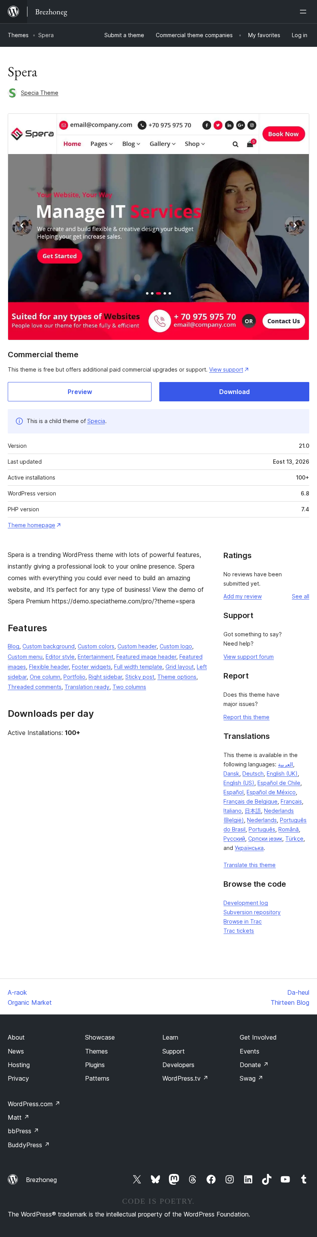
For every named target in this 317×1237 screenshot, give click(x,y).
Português (262, 829)
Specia (96, 421)
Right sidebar (105, 676)
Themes (18, 35)
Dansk (231, 773)
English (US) (238, 783)
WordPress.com (34, 1104)
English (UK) (282, 773)
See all (300, 596)
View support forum (248, 656)
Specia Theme (39, 92)
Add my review (242, 596)
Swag (251, 1078)
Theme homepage (31, 525)
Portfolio (74, 676)
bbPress (23, 1131)
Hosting (19, 1065)
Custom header (137, 646)
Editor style (60, 656)
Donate (254, 1065)
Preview (80, 392)
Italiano (232, 810)
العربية (285, 764)
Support (173, 1051)
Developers (178, 1065)
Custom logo (176, 646)
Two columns (129, 687)
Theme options (176, 676)
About (16, 1037)
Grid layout (179, 666)
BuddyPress (29, 1145)
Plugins (95, 1065)
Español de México (271, 792)
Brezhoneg (41, 1180)
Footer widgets (91, 666)
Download (234, 392)
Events (249, 1051)
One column (45, 676)
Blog (13, 646)
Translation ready (87, 687)
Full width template (138, 666)
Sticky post (139, 676)
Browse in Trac (242, 921)
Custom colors (96, 646)
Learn (170, 1037)
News (16, 1051)
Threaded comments (34, 687)
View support (226, 369)
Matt (18, 1117)
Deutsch (253, 773)
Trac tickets (238, 930)
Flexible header (49, 666)
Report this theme (246, 717)
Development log (245, 902)
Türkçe (294, 838)
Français (291, 801)
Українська (249, 848)
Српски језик (265, 838)
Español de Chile (278, 783)
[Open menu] (304, 11)
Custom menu (25, 656)
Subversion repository (252, 912)
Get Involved (258, 1037)
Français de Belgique (250, 801)
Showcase (100, 1037)
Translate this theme (249, 865)
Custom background (48, 646)
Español (233, 792)
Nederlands (262, 820)
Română (288, 829)
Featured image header (146, 656)
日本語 (253, 810)
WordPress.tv (185, 1078)
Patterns (97, 1078)
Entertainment (95, 656)
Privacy (18, 1078)
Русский (234, 838)
